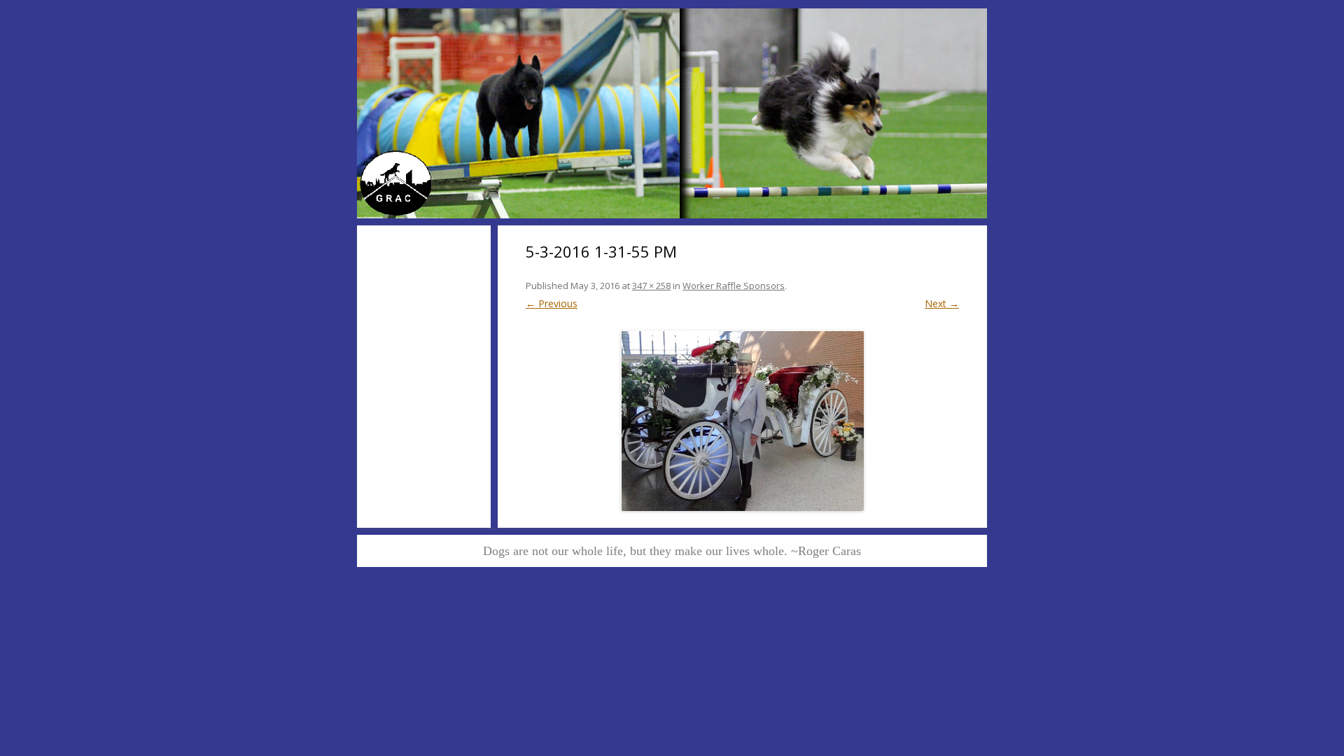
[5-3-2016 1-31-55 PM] (742, 420)
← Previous (552, 303)
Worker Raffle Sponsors (733, 285)
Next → (942, 303)
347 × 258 (651, 285)
